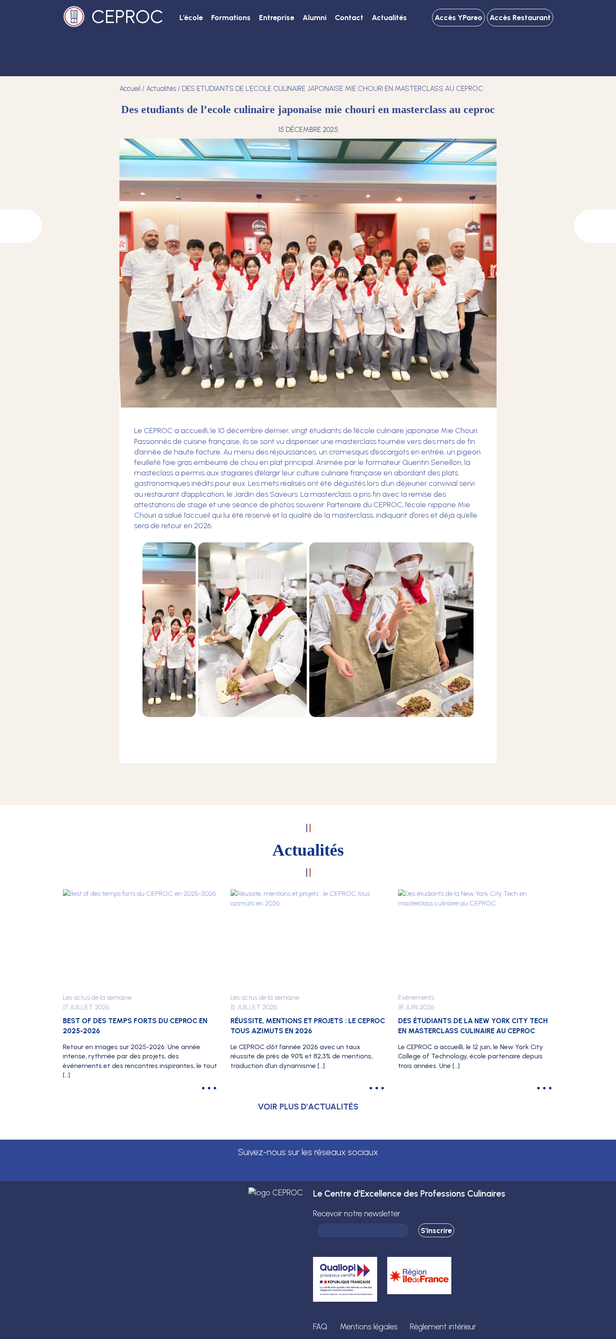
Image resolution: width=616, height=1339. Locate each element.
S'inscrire (436, 1230)
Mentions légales (368, 1326)
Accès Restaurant (520, 17)
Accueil (129, 88)
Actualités (389, 17)
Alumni (314, 17)
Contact (349, 17)
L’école (191, 17)
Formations (231, 17)
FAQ (320, 1326)
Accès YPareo (458, 17)
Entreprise (276, 17)
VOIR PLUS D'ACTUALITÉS (308, 1107)
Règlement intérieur (443, 1326)
